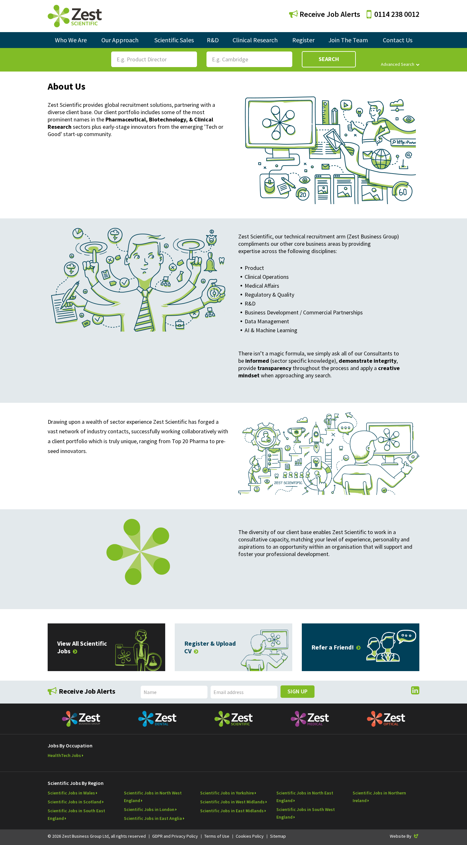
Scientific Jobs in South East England (76, 814)
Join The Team (348, 40)
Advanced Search (397, 64)
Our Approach (120, 40)
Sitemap (278, 836)
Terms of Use (216, 836)
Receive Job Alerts (329, 14)
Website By (404, 836)
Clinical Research (255, 40)
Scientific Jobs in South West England (305, 813)
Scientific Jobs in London (149, 809)
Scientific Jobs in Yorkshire (227, 793)
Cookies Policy (250, 836)
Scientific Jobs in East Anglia (153, 818)
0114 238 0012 (396, 14)
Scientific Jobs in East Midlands (232, 811)
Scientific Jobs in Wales (71, 793)
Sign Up (298, 691)
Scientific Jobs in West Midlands (232, 802)
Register (303, 40)
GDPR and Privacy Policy (175, 836)
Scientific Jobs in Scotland (74, 802)
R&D (213, 40)
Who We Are (71, 40)
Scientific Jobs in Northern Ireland (379, 796)
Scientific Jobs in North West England (153, 796)
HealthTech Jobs (64, 755)
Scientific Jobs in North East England (304, 796)
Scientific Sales (174, 40)
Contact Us (397, 40)
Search (329, 59)
